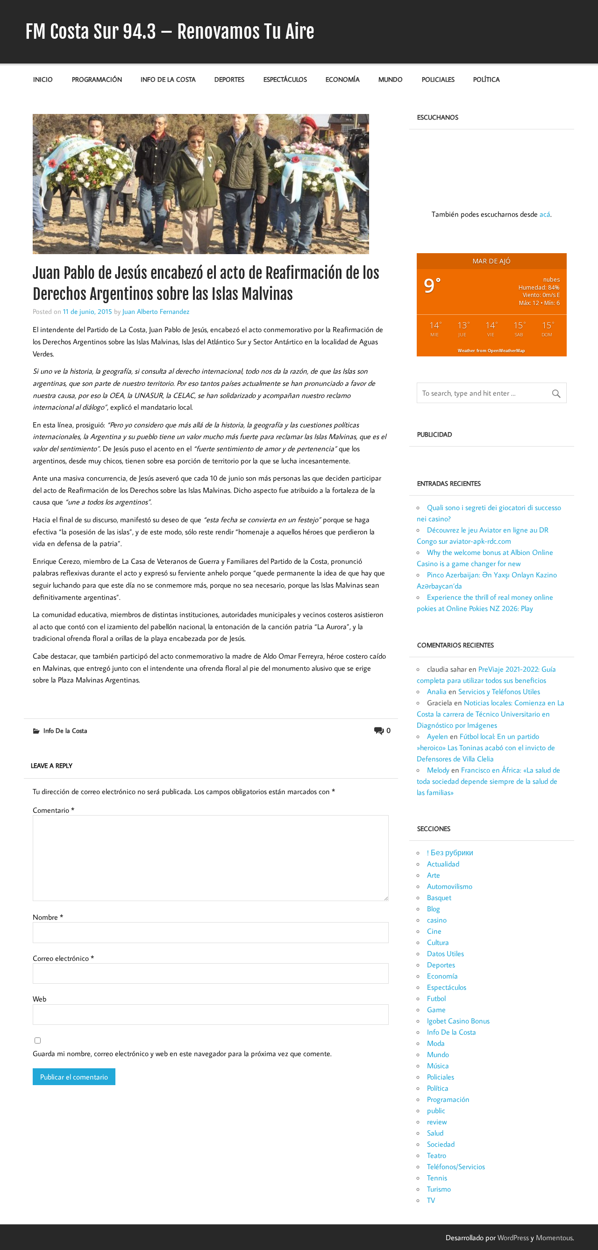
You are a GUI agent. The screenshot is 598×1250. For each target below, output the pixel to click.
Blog (433, 908)
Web (39, 998)
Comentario (53, 810)
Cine (434, 931)
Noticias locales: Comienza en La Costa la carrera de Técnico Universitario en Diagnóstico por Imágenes (490, 714)
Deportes (229, 79)
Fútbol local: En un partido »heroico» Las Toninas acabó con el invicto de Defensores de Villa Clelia (486, 747)
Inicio (43, 79)
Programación (97, 79)
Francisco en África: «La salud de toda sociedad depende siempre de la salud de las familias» (488, 781)
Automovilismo (449, 886)
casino (437, 919)
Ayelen (437, 736)
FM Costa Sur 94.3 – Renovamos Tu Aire (169, 31)
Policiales (438, 79)
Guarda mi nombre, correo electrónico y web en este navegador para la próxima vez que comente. (182, 1053)
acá (545, 214)
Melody (438, 769)
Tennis (437, 1177)
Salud (435, 1132)
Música (438, 1065)
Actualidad (443, 863)
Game (436, 1009)
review (437, 1121)
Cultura (438, 942)
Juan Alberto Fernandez (156, 311)
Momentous (554, 1237)
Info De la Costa (168, 79)
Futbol (436, 998)
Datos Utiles (445, 953)
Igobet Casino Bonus (458, 1020)
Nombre (48, 917)
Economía (343, 79)
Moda (436, 1043)
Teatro (436, 1155)
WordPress (513, 1237)
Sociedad (441, 1144)
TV (431, 1200)
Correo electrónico (63, 958)
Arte (433, 875)
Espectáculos (285, 79)
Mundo (390, 79)
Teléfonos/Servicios (456, 1166)
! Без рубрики (450, 852)
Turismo (439, 1188)
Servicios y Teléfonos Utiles (499, 691)
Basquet (439, 897)
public (436, 1110)
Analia (437, 691)
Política (486, 79)
